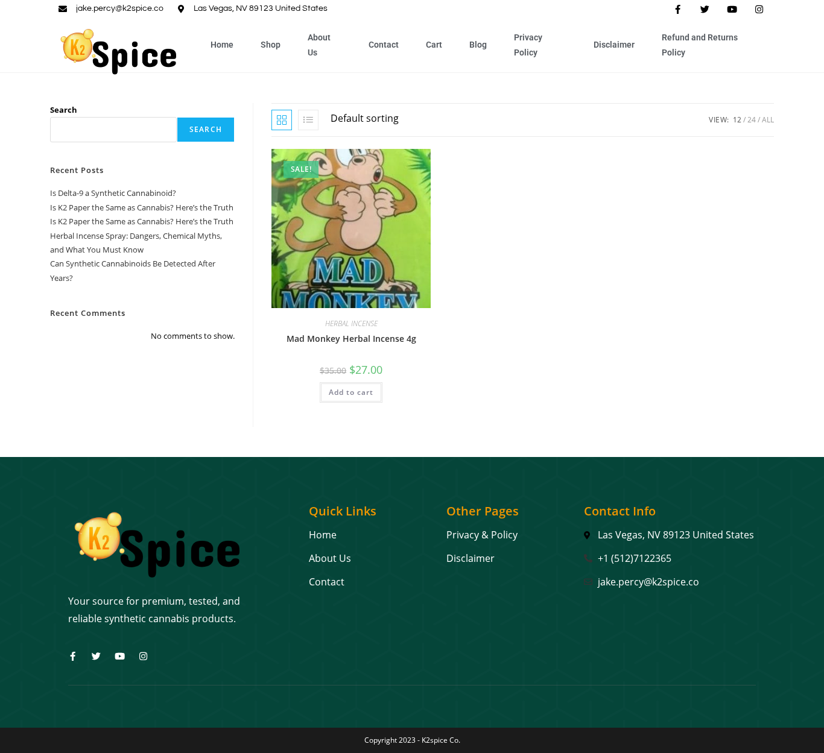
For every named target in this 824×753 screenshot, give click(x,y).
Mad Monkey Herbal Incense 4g (351, 338)
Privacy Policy (528, 45)
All (768, 120)
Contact (384, 44)
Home (222, 44)
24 (751, 120)
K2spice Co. (441, 740)
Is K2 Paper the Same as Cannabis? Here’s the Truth (141, 207)
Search (63, 109)
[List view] (308, 120)
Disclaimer (614, 44)
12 (737, 120)
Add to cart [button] (351, 392)
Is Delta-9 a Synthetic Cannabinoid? (113, 192)
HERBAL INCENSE (351, 323)
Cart (434, 44)
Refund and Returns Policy (700, 45)
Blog (478, 44)
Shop (270, 44)
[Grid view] (281, 120)
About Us (319, 45)
